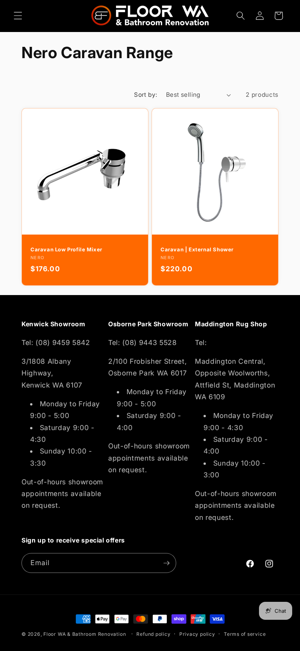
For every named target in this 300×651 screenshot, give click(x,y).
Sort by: (145, 94)
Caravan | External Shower (197, 249)
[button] (18, 15)
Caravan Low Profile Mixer (66, 249)
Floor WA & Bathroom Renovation (84, 634)
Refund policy (153, 634)
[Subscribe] (166, 563)
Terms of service (245, 634)
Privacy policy (197, 634)
